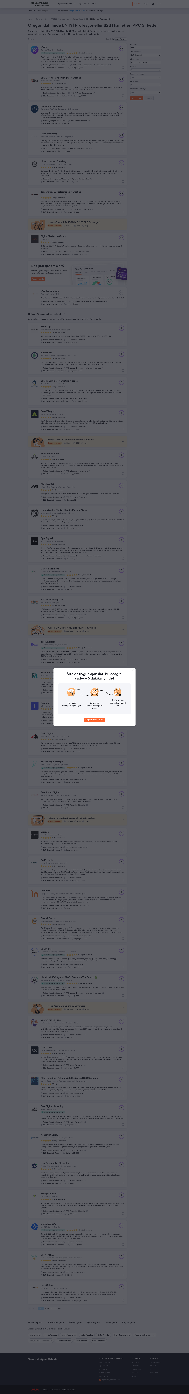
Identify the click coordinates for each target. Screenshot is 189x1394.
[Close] (133, 670)
